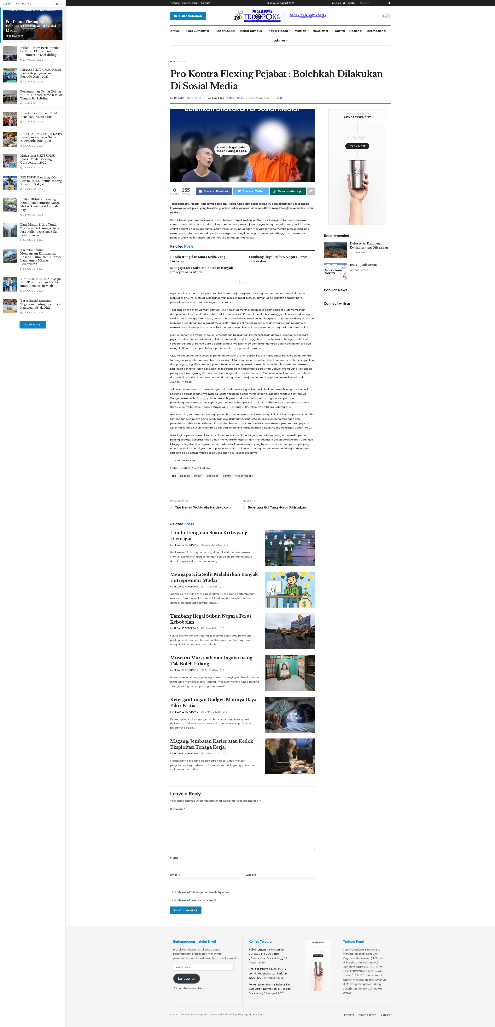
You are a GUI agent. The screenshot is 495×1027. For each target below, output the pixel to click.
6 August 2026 (212, 544)
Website (251, 875)
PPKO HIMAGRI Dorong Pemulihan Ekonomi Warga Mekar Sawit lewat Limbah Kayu (40, 205)
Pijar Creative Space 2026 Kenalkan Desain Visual (38, 115)
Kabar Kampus (251, 31)
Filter (56, 4)
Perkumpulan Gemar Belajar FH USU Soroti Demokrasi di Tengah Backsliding (41, 95)
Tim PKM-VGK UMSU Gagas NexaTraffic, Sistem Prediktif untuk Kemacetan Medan (40, 282)
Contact (205, 3)
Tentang (175, 3)
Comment (177, 809)
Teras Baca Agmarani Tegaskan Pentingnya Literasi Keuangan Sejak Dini (41, 304)
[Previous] (239, 280)
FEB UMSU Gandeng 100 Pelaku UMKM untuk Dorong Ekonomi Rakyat (41, 181)
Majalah (300, 31)
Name (175, 857)
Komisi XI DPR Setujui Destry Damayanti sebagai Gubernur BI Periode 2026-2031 (41, 137)
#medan (184, 475)
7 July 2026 (210, 586)
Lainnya (279, 40)
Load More (32, 324)
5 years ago (360, 269)
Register (350, 3)
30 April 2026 (211, 711)
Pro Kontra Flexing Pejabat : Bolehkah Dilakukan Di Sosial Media (31, 26)
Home (173, 61)
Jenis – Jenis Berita (363, 265)
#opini (198, 475)
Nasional (355, 31)
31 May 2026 (210, 628)
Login (337, 3)
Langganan (186, 978)
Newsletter (320, 31)
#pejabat (212, 475)
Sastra (340, 31)
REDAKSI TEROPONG (187, 97)
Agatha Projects (253, 1014)
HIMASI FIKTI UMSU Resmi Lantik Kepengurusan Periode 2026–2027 (40, 73)
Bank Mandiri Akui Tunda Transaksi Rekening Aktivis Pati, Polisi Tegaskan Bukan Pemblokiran (39, 230)
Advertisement (190, 3)
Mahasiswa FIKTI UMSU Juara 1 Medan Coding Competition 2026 (37, 159)
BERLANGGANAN (189, 15)
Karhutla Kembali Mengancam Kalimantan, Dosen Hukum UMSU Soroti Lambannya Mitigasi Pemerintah (40, 257)
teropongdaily (244, 475)
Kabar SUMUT (226, 31)
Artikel (175, 31)
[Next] (246, 280)
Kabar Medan (278, 31)
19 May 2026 (210, 670)
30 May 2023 (216, 97)
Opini (183, 61)
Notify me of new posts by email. (194, 900)
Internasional (376, 31)
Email (175, 875)
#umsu (227, 475)
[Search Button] (388, 3)
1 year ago (359, 252)
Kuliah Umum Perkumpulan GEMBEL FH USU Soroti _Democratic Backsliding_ (40, 51)
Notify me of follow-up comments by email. (201, 892)
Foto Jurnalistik (197, 31)
